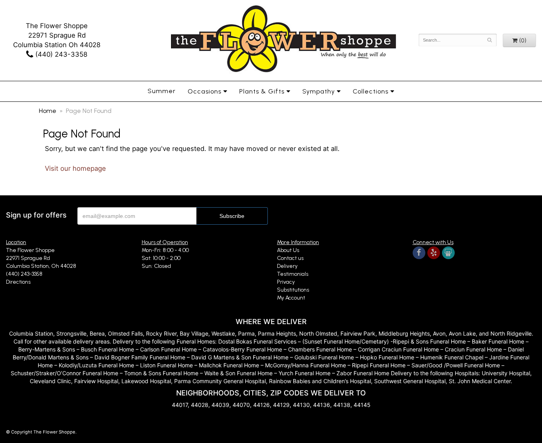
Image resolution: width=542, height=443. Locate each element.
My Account (291, 297)
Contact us (290, 258)
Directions (18, 282)
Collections (370, 91)
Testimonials (292, 274)
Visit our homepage (75, 168)
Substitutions (293, 289)
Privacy (286, 282)
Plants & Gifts (261, 91)
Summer (162, 91)
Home (47, 111)
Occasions (204, 91)
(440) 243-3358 (60, 54)
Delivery (287, 266)
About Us (288, 250)
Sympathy (318, 91)
